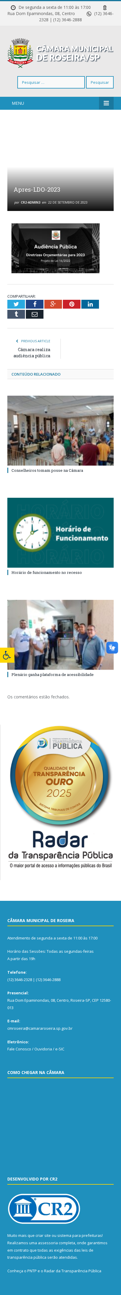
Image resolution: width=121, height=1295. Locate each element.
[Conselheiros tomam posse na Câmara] (60, 431)
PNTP (32, 1270)
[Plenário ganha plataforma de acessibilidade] (60, 635)
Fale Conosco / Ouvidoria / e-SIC (35, 1049)
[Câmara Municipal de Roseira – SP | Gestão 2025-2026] (60, 52)
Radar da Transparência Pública (72, 1270)
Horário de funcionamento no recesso (46, 572)
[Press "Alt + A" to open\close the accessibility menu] (7, 655)
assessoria (48, 1242)
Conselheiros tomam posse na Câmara (47, 470)
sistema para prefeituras (79, 1235)
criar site (43, 1235)
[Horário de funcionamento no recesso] (60, 533)
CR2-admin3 (30, 202)
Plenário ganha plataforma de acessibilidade (52, 674)
